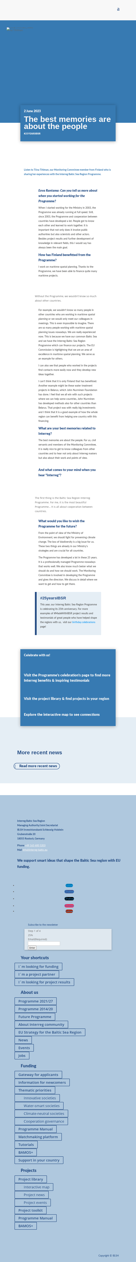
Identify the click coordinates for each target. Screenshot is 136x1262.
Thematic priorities (34, 1090)
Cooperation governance (44, 1121)
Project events (35, 1202)
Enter (32, 947)
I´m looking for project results (44, 982)
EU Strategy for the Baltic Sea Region (49, 1032)
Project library (30, 1179)
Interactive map (36, 1187)
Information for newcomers (42, 1082)
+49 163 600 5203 (35, 845)
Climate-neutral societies (44, 1113)
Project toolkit (30, 1210)
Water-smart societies (42, 1105)
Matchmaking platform (38, 1136)
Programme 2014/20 (35, 1009)
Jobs (22, 1055)
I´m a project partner (36, 974)
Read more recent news (38, 766)
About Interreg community (41, 1024)
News (23, 1040)
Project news (34, 1194)
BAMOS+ (25, 1152)
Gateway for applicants (38, 1074)
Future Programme (34, 1016)
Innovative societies (40, 1098)
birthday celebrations (83, 622)
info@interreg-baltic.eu (35, 850)
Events (24, 1047)
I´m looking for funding (38, 966)
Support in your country (39, 1160)
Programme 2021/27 (35, 1001)
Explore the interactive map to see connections (62, 714)
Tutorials (26, 1144)
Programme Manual (35, 1129)
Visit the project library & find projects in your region (66, 699)
